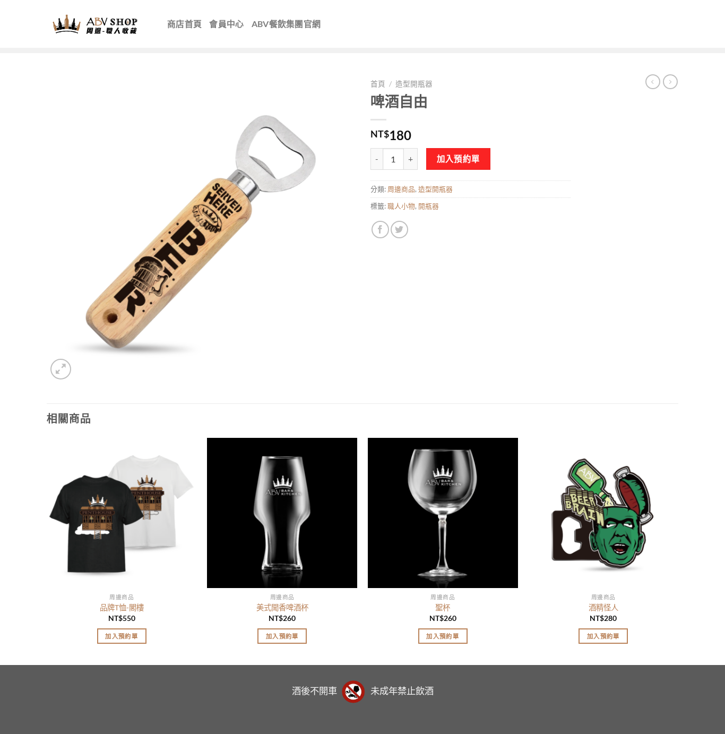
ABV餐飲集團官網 (286, 24)
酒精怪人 (603, 607)
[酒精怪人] (603, 513)
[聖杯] (443, 513)
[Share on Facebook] (380, 229)
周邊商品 (401, 189)
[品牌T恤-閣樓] (122, 513)
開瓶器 (428, 206)
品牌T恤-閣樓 (122, 607)
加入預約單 (458, 158)
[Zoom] (60, 369)
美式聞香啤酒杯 (282, 607)
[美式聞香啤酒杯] (282, 513)
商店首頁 (184, 24)
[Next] (678, 550)
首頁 (377, 84)
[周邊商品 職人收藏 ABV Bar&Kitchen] (99, 24)
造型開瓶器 (414, 84)
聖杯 (442, 607)
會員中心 (226, 24)
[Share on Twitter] (399, 229)
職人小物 (401, 206)
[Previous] (47, 550)
